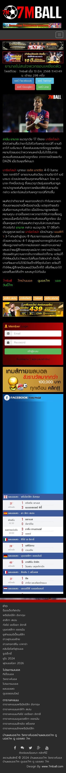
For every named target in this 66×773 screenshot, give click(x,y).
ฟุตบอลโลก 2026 (13, 663)
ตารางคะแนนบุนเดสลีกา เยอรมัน (21, 719)
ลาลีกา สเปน (10, 298)
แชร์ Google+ (25, 87)
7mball (7, 280)
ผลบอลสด (8, 689)
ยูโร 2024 (9, 658)
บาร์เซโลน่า (25, 298)
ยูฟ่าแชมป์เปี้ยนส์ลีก (14, 634)
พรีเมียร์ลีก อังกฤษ (14, 615)
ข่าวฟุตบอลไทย (11, 639)
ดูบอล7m (44, 280)
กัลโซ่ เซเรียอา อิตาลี (14, 625)
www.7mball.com (52, 766)
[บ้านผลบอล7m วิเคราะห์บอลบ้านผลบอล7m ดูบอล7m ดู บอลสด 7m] (32, 12)
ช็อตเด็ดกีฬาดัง (11, 610)
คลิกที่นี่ (43, 753)
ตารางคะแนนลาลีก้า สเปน (17, 709)
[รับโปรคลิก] (33, 309)
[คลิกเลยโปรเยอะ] (33, 46)
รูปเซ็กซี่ (7, 654)
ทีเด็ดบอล (8, 674)
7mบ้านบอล (24, 280)
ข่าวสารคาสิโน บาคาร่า (15, 644)
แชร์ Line (43, 87)
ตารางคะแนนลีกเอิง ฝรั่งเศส (19, 724)
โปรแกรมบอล (10, 684)
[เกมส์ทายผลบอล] (33, 379)
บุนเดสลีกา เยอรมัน (14, 630)
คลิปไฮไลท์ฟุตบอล (13, 649)
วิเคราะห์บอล (10, 679)
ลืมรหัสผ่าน (22, 359)
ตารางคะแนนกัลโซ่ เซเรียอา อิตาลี (22, 714)
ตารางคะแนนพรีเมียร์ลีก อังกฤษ (21, 704)
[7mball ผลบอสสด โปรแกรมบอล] (32, 25)
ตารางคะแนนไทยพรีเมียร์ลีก (18, 728)
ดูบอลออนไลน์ (11, 693)
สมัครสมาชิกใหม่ (41, 359)
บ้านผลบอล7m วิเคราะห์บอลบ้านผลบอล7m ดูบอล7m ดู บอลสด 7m (30, 737)
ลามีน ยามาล (51, 298)
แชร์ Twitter (45, 81)
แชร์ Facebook (23, 81)
